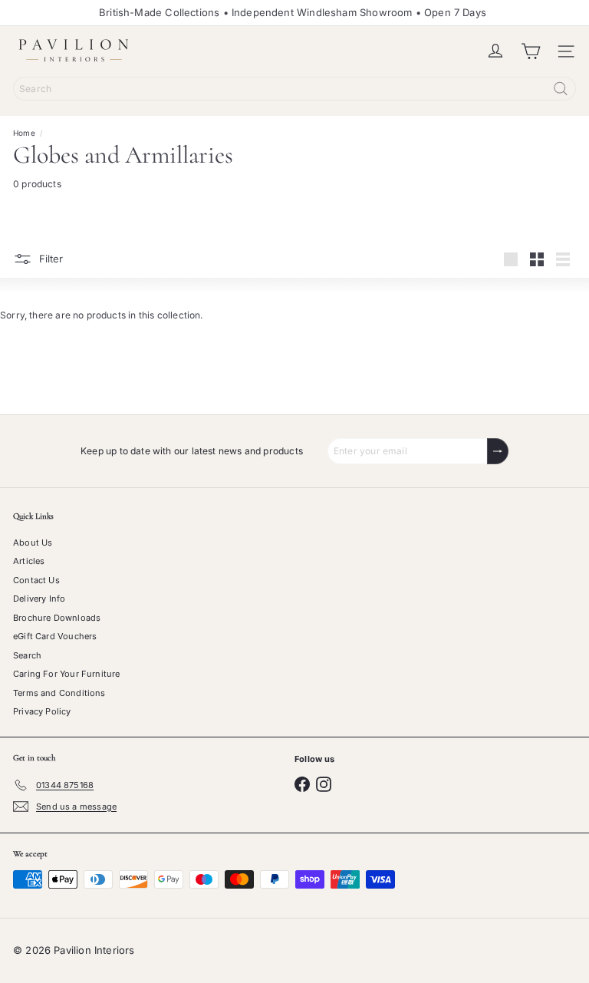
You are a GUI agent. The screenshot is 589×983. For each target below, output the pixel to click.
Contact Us (36, 580)
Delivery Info (39, 598)
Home (24, 132)
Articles (28, 561)
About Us (32, 542)
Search (27, 655)
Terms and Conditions (59, 693)
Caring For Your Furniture (66, 673)
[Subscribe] (497, 451)
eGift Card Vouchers (55, 636)
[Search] (560, 89)
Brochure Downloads (56, 617)
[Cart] (530, 51)
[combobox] (294, 89)
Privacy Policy (42, 711)
